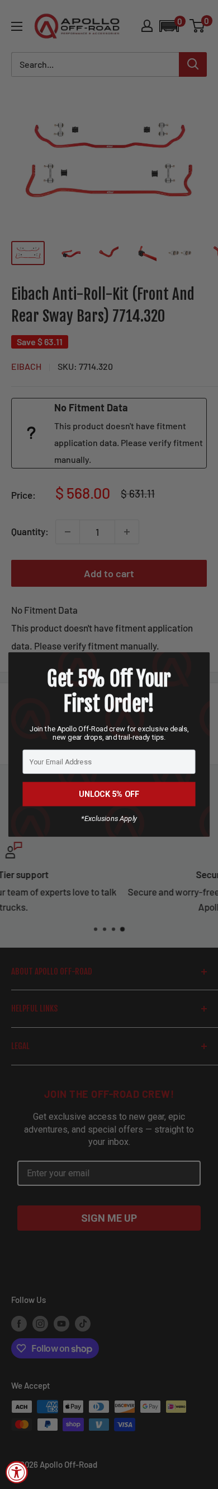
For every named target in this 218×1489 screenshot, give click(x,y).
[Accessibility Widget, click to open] (17, 1472)
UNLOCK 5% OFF (109, 794)
